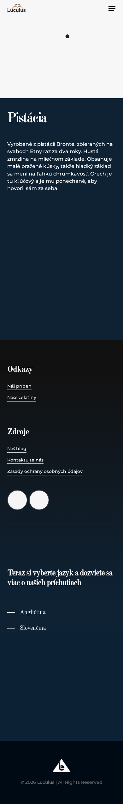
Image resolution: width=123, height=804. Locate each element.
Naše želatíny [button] (21, 397)
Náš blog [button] (16, 448)
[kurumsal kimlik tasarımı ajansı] (61, 775)
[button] (111, 8)
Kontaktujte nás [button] (25, 460)
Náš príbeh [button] (19, 386)
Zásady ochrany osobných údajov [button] (45, 471)
